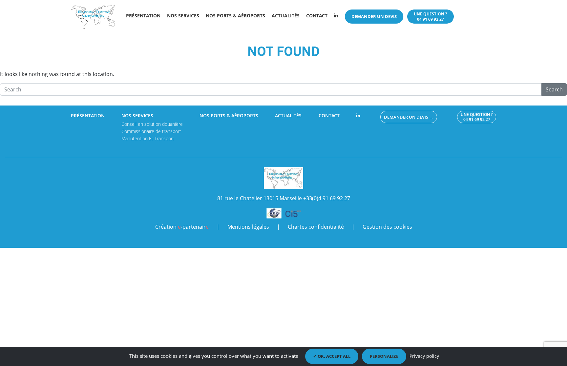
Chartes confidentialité (316, 226)
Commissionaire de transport (151, 131)
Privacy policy (424, 356)
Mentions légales (248, 226)
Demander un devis (374, 16)
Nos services (183, 16)
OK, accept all (333, 356)
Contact (316, 16)
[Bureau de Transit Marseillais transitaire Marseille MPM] (94, 16)
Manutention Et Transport (147, 138)
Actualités (286, 16)
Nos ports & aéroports (235, 16)
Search (554, 89)
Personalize (384, 356)
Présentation (143, 16)
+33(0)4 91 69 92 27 (326, 198)
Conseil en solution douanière (152, 124)
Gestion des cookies (387, 226)
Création (182, 226)
